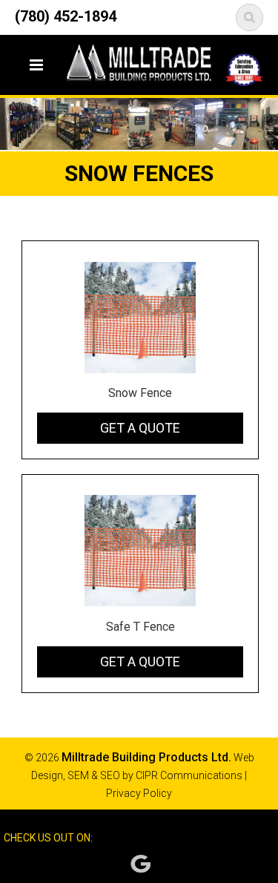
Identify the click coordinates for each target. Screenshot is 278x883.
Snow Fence (140, 393)
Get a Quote (140, 428)
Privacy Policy (139, 793)
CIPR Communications (189, 775)
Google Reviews (140, 864)
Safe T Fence (140, 627)
